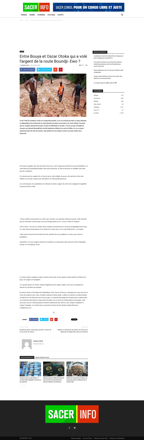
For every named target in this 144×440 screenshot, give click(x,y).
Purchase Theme (87, 438)
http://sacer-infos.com (38, 343)
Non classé (97, 104)
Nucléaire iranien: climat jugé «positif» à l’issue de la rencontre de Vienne (35, 331)
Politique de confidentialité (116, 438)
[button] (122, 14)
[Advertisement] (72, 36)
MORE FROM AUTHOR (42, 357)
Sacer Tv (96, 110)
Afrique (24, 15)
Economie (41, 15)
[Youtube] (75, 428)
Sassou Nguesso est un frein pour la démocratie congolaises (108, 71)
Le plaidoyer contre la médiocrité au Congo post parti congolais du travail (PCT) (108, 57)
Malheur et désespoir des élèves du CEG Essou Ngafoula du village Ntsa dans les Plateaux (73, 331)
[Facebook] (69, 428)
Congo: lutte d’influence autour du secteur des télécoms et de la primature (108, 77)
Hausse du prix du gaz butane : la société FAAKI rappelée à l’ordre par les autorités (30, 380)
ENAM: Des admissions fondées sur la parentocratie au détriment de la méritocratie (77, 380)
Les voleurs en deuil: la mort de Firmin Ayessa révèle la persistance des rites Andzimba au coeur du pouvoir (108, 64)
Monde (32, 15)
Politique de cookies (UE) (101, 438)
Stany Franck (25, 65)
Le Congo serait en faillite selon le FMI (105, 83)
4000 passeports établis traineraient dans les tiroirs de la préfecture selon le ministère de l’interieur (53, 380)
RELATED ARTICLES (27, 357)
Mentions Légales (76, 438)
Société (60, 15)
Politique (51, 15)
